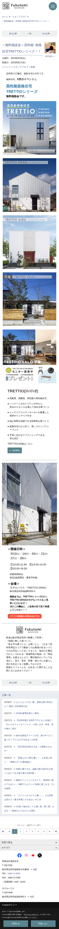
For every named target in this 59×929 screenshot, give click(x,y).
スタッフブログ (20, 67)
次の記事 (46, 33)
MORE (16, 450)
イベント (6, 67)
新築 (33, 67)
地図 (35, 869)
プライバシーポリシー (31, 914)
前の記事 (13, 33)
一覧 (29, 33)
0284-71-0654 (14, 873)
